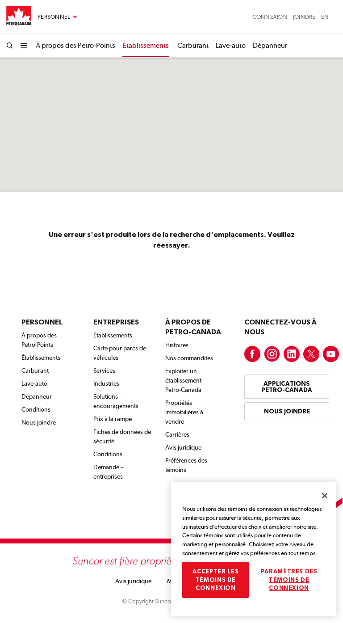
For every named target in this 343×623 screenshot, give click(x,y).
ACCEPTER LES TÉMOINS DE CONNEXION (215, 579)
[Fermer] (325, 495)
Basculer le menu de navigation (57, 17)
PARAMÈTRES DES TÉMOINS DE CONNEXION (289, 579)
